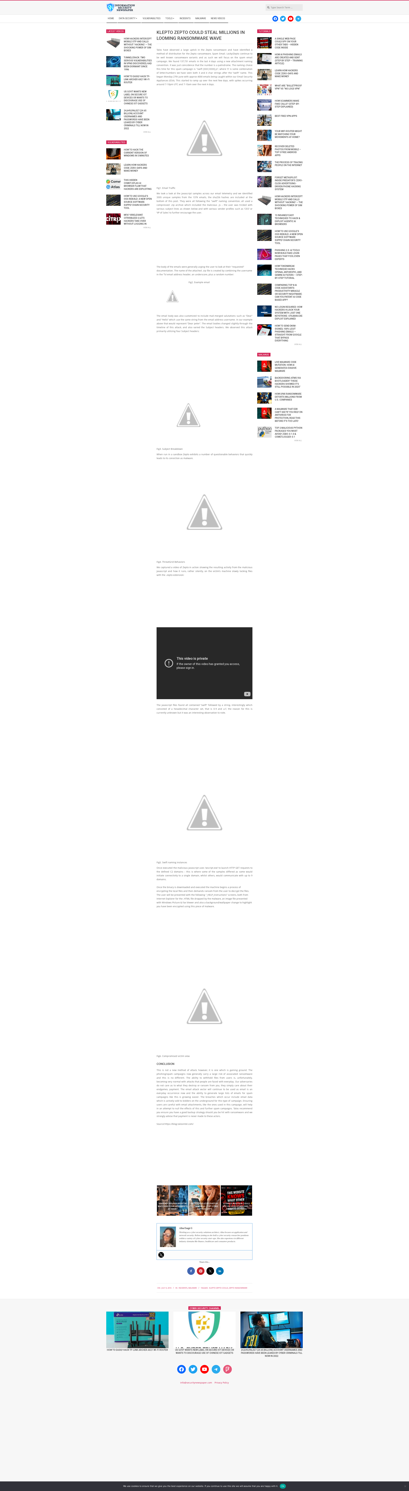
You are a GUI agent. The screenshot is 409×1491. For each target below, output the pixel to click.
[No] (405, 1486)
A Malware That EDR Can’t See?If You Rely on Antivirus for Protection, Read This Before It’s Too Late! (288, 415)
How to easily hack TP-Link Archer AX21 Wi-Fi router (137, 79)
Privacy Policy (222, 1382)
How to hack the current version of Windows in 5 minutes (136, 152)
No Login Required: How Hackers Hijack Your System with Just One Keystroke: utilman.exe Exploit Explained (288, 313)
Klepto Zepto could (218, 1288)
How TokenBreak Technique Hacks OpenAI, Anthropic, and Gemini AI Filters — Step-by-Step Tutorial (289, 272)
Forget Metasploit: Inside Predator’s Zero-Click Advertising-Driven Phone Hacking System (289, 183)
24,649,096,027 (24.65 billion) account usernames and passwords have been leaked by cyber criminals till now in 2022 (136, 119)
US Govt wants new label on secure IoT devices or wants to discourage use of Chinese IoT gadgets (136, 97)
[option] (172, 1200)
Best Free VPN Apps (286, 116)
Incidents (183, 1288)
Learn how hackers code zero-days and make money (135, 168)
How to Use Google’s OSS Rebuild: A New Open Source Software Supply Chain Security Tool (138, 202)
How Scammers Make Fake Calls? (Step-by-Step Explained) (287, 104)
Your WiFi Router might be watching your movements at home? (288, 134)
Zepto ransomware (238, 1288)
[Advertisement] (204, 241)
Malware (192, 1288)
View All (147, 132)
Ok (282, 1486)
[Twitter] (161, 1255)
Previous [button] (154, 1200)
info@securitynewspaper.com (196, 1382)
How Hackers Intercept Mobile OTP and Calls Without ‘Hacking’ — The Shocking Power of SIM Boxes (138, 44)
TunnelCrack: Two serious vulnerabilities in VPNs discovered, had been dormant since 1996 (138, 63)
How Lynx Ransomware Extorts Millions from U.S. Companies (288, 397)
